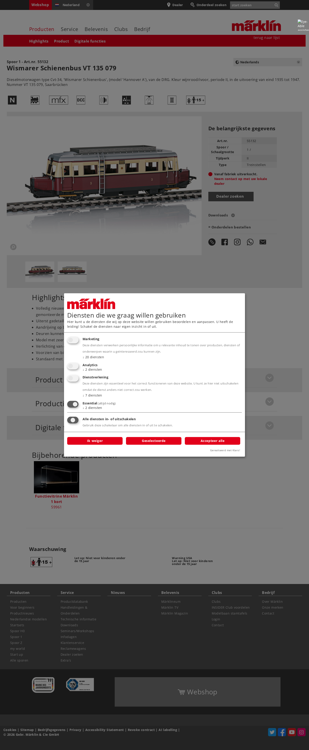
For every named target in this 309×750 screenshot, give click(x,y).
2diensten (92, 369)
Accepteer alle (213, 441)
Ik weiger (95, 441)
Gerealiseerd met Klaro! (225, 450)
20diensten (93, 357)
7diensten (92, 395)
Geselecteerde (154, 441)
